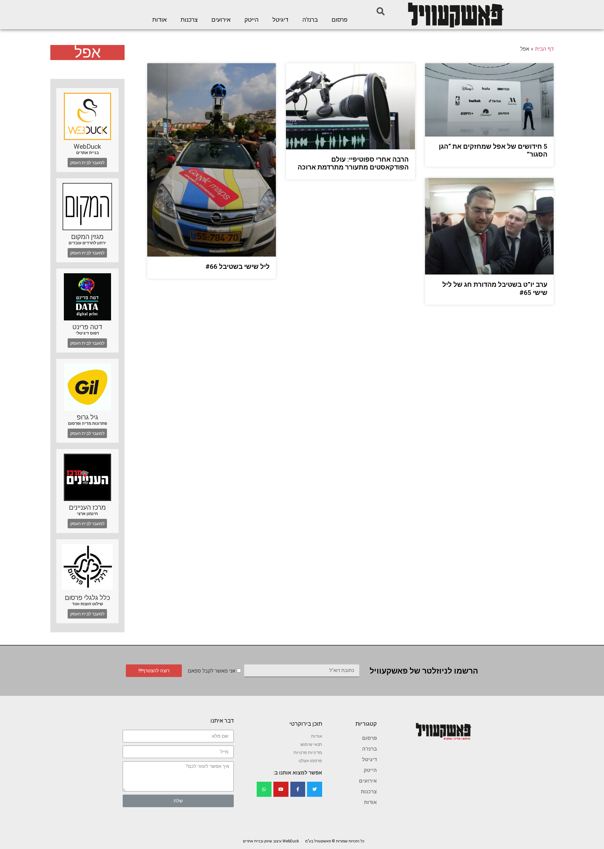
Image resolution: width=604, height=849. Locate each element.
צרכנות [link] (189, 20)
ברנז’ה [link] (310, 20)
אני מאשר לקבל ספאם (211, 671)
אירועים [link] (221, 20)
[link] (455, 14)
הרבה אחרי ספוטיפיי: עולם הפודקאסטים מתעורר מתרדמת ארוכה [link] (353, 163)
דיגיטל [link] (280, 20)
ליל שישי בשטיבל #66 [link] (237, 266)
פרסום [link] (340, 20)
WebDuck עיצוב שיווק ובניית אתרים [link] (271, 841)
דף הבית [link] (544, 49)
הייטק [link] (251, 20)
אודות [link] (159, 20)
